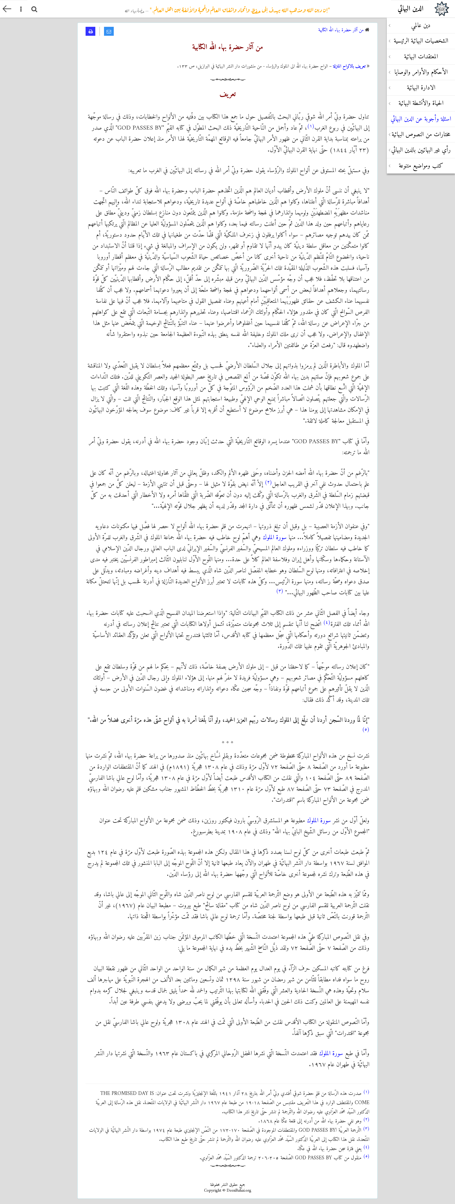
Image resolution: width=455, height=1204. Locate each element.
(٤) (326, 622)
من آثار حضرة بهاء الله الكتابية (341, 30)
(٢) (268, 482)
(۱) (310, 126)
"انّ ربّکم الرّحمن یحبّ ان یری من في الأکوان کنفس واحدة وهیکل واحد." (227, 7)
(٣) (279, 591)
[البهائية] (442, 9)
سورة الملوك (275, 537)
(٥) (365, 729)
